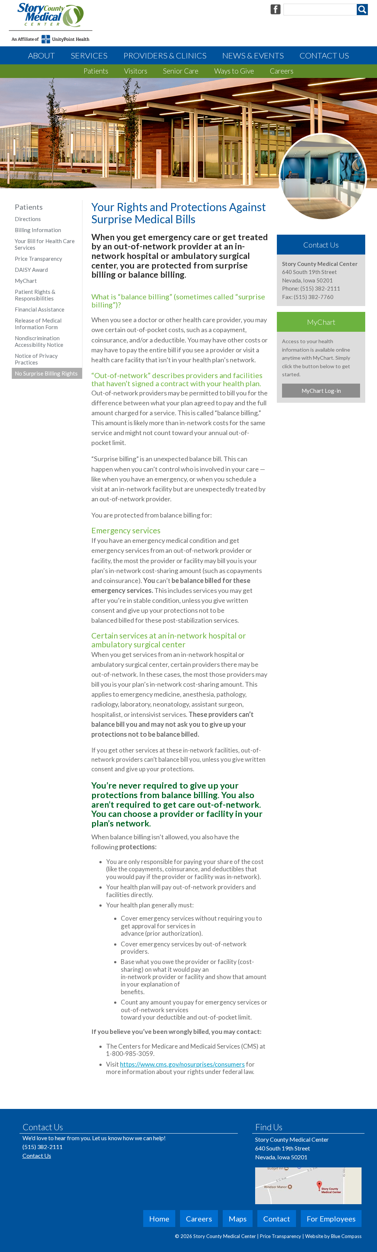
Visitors (135, 71)
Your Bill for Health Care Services (45, 244)
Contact (276, 1218)
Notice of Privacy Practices (36, 359)
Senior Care (180, 71)
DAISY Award (31, 269)
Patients (96, 71)
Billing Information (38, 230)
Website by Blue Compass (333, 1236)
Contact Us (324, 55)
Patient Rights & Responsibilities (35, 295)
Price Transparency (38, 258)
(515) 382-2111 (42, 1146)
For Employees (331, 1218)
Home (159, 1218)
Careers (281, 71)
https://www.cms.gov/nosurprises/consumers (182, 1064)
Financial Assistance (39, 309)
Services (89, 55)
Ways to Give (234, 71)
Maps (238, 1218)
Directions (28, 219)
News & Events (253, 55)
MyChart (26, 280)
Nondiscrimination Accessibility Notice (39, 341)
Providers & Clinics (165, 55)
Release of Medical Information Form (38, 323)
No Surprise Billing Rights (46, 373)
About (41, 55)
